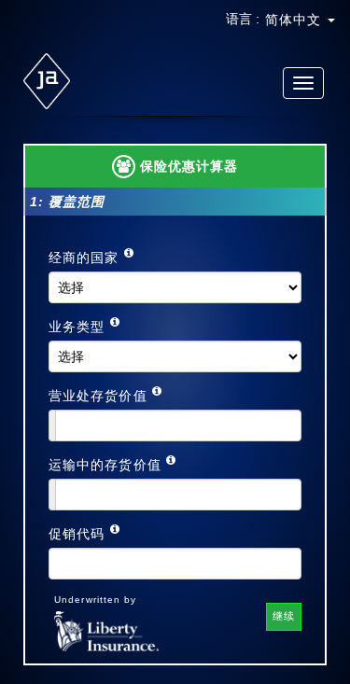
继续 (284, 615)
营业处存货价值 (100, 395)
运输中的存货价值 (107, 464)
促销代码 (79, 533)
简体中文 (296, 19)
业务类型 (79, 326)
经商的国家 (86, 257)
